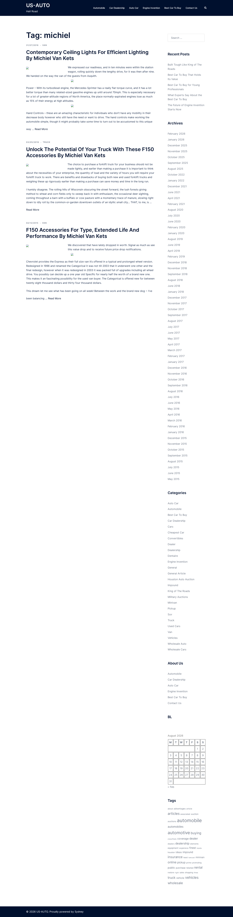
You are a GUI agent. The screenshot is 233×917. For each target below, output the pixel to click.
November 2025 (177, 151)
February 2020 (176, 227)
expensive (183, 848)
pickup (181, 862)
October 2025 (176, 157)
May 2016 (173, 408)
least (185, 857)
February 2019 (176, 256)
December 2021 (177, 186)
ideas (179, 852)
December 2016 (177, 367)
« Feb (171, 786)
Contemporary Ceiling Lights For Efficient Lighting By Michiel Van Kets (87, 55)
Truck (46, 142)
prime (188, 862)
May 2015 (173, 479)
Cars (170, 526)
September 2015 (178, 455)
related (189, 868)
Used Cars (174, 626)
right (177, 873)
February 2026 (176, 133)
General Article (177, 573)
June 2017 (174, 332)
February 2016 (176, 426)
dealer (193, 838)
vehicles (192, 877)
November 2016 (177, 373)
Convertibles (175, 538)
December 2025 (177, 145)
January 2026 (176, 139)
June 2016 (174, 402)
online (172, 862)
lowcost (191, 858)
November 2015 (177, 443)
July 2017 (173, 326)
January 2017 (176, 361)
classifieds (172, 839)
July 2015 (173, 467)
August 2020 (175, 209)
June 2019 (174, 244)
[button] (205, 8)
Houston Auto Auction (181, 579)
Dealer (171, 544)
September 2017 (177, 315)
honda (199, 848)
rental (198, 867)
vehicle (180, 877)
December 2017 (177, 297)
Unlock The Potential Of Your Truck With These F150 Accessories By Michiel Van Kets (90, 152)
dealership (182, 843)
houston (171, 852)
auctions (172, 821)
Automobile (99, 8)
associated (185, 814)
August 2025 (175, 168)
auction (194, 814)
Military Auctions (178, 596)
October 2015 (176, 449)
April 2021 (174, 198)
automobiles (175, 826)
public (171, 867)
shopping (189, 872)
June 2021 (174, 192)
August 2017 (175, 320)
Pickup (172, 608)
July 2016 (173, 397)
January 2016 (176, 432)
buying (196, 833)
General (172, 567)
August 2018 (175, 280)
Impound (173, 585)
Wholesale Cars (177, 649)
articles (174, 813)
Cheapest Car (176, 532)
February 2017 (176, 356)
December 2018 (177, 262)
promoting (196, 862)
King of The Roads (179, 591)
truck (171, 878)
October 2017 (176, 309)
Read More (41, 129)
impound (188, 852)
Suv (170, 614)
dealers (171, 844)
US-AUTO (38, 5)
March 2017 (175, 350)
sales (182, 872)
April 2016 (174, 414)
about (170, 808)
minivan (200, 857)
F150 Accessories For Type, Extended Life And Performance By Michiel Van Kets (82, 233)
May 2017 (173, 338)
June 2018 (174, 285)
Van (44, 45)
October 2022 (176, 174)
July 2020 (174, 215)
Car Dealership (117, 8)
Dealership (174, 550)
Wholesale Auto (177, 643)
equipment (173, 848)
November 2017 (177, 303)
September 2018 (178, 274)
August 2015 (175, 461)
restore (171, 872)
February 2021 (176, 204)
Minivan (172, 602)
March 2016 (175, 420)
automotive (179, 832)
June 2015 (174, 473)
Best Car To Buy (172, 8)
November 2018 (177, 268)
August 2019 (175, 239)
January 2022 (176, 180)
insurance (175, 857)
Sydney (79, 911)
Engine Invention (151, 8)
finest (192, 847)
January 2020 (176, 233)
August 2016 (175, 391)
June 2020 (174, 221)
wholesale (175, 883)
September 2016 (178, 385)
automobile (189, 820)
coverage (183, 838)
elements (194, 844)
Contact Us (191, 8)
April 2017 (174, 344)
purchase (180, 867)
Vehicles (173, 637)
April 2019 (174, 250)
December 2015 (177, 438)
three (196, 873)
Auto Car (133, 8)
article (189, 808)
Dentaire (173, 555)
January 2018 (176, 291)
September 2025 (178, 162)
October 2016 (176, 379)
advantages (180, 808)
